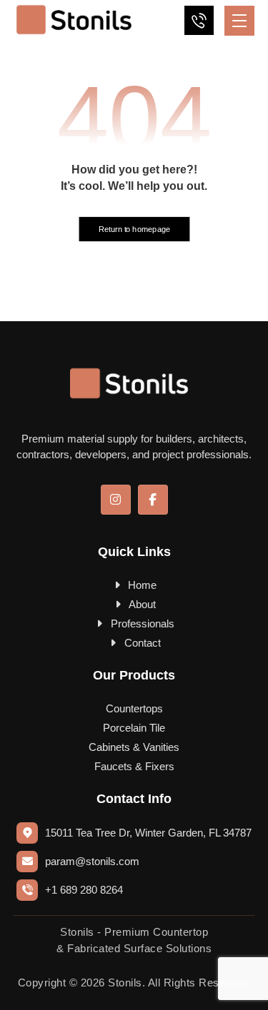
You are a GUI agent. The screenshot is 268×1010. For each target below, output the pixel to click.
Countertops (134, 708)
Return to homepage (134, 229)
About (142, 604)
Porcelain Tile (134, 728)
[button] (239, 21)
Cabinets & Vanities (134, 747)
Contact (142, 643)
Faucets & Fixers (134, 766)
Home (142, 585)
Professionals (142, 623)
